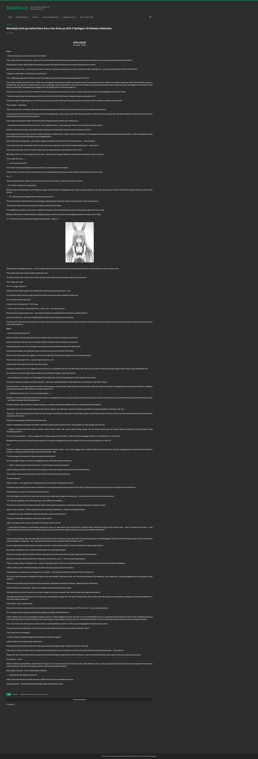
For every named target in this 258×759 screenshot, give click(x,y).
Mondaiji (9, 24)
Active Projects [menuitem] (22, 17)
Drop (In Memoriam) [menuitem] (50, 17)
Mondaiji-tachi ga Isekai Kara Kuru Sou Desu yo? (34, 694)
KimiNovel (17, 7)
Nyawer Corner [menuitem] (69, 17)
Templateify (152, 756)
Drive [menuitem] (10, 17)
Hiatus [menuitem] (35, 17)
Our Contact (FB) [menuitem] (86, 17)
